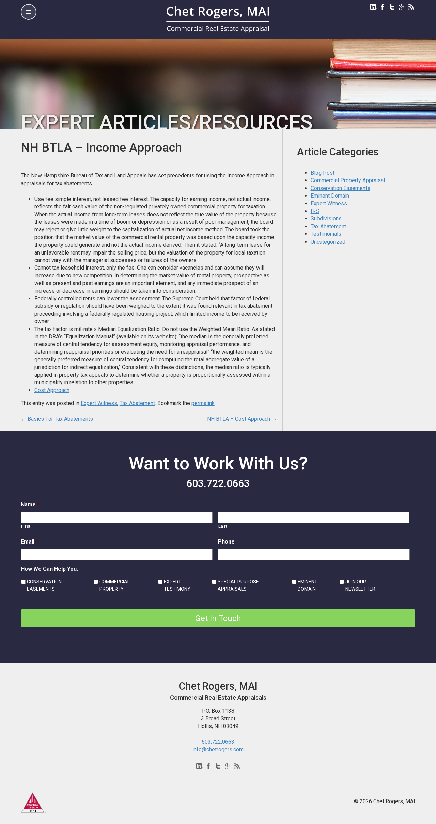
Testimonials (326, 234)
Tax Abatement (137, 403)
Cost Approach (51, 390)
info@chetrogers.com (218, 749)
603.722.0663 (218, 483)
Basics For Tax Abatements (57, 419)
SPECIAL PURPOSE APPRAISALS (238, 585)
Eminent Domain (330, 195)
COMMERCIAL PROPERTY (114, 585)
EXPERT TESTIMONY (177, 585)
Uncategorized (328, 241)
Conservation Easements (340, 188)
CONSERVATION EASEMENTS (44, 585)
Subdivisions (326, 218)
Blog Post (322, 173)
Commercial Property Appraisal (348, 180)
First (26, 526)
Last (223, 526)
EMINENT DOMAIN (307, 585)
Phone (226, 541)
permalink (203, 403)
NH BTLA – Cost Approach (242, 419)
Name (30, 504)
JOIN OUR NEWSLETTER (360, 585)
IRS (315, 211)
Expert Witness (99, 403)
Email (29, 541)
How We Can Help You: (49, 569)
